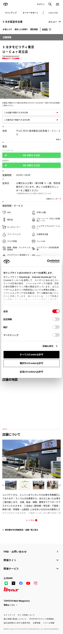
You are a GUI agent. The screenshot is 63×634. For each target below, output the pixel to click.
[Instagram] (35, 583)
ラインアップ (11, 13)
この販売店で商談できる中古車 (17, 119)
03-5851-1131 (31, 155)
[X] (13, 583)
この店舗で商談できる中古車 (16, 112)
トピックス (53, 13)
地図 (57, 139)
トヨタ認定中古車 (12, 21)
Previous (4, 459)
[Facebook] (20, 583)
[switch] (56, 319)
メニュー (52, 21)
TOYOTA (5, 4)
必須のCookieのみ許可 (31, 371)
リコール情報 (48, 623)
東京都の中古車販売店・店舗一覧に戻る (21, 529)
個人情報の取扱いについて (15, 619)
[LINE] (6, 583)
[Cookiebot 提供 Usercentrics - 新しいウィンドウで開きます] (46, 261)
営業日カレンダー (52, 199)
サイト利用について (26, 615)
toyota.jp (25, 277)
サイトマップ (9, 615)
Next (59, 459)
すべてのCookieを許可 (31, 354)
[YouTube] (28, 583)
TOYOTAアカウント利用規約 (41, 619)
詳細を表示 (48, 346)
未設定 (45, 29)
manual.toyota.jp (41, 277)
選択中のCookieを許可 (31, 363)
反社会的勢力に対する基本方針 (17, 623)
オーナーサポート (30, 13)
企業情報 (37, 623)
